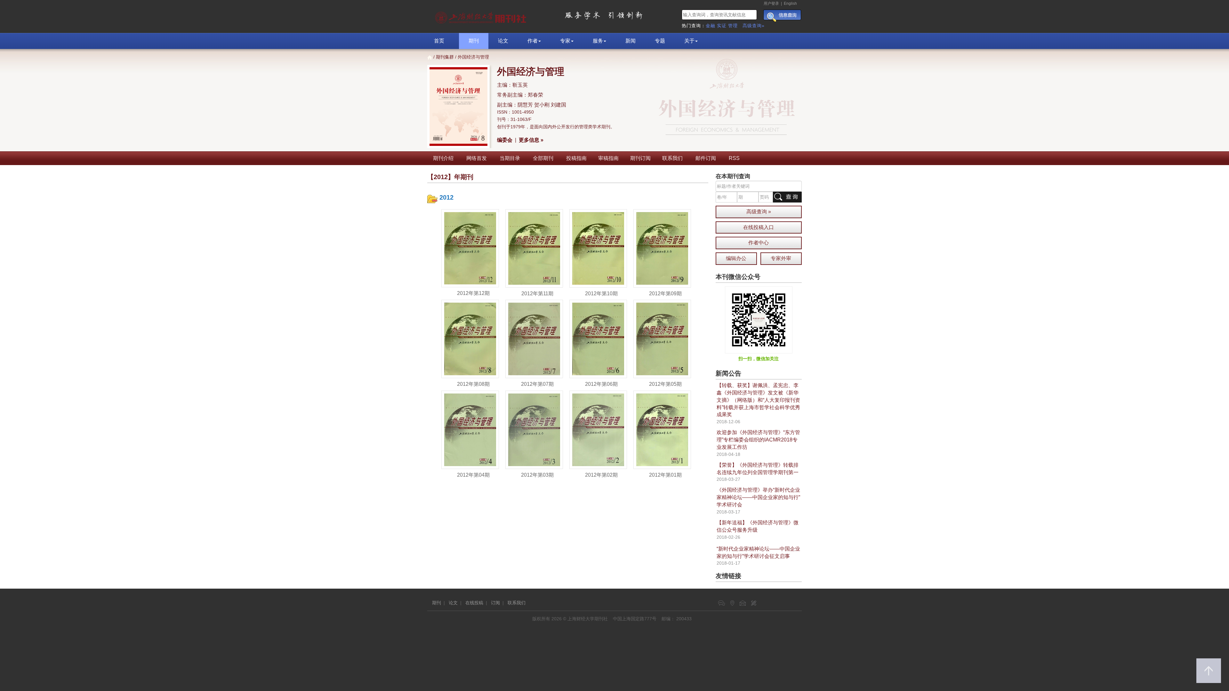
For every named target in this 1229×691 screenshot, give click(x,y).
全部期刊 (543, 158)
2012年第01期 (665, 475)
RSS (734, 158)
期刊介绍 (443, 158)
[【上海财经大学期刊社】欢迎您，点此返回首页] (481, 16)
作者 (532, 41)
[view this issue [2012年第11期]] (534, 247)
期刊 (474, 41)
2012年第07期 (537, 384)
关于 (689, 41)
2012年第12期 (473, 293)
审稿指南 (608, 158)
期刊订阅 (640, 158)
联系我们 (672, 158)
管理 (733, 25)
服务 (598, 41)
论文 (503, 41)
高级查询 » (758, 211)
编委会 (504, 140)
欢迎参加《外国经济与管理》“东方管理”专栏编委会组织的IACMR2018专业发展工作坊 (758, 440)
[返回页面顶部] (1208, 670)
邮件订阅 (705, 158)
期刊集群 (445, 57)
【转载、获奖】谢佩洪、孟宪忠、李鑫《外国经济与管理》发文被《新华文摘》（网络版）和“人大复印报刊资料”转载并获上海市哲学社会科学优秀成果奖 (758, 400)
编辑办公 (736, 258)
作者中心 (758, 242)
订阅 (495, 602)
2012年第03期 (537, 475)
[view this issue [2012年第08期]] (470, 338)
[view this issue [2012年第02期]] (598, 429)
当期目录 (510, 158)
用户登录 (771, 3)
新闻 (630, 41)
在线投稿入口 (758, 227)
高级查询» (754, 25)
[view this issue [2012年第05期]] (662, 338)
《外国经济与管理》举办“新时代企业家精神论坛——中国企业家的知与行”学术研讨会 (758, 497)
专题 (660, 41)
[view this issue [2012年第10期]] (598, 247)
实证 (722, 25)
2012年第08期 (473, 384)
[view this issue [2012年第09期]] (662, 247)
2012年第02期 (601, 475)
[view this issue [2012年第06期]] (598, 338)
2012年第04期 (473, 475)
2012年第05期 (665, 384)
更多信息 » (531, 140)
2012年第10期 (601, 293)
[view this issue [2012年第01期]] (662, 429)
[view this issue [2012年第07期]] (534, 338)
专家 (565, 41)
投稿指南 (576, 158)
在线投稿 (474, 602)
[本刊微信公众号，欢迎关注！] (758, 319)
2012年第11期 (537, 293)
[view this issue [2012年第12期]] (470, 247)
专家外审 (781, 258)
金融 (710, 25)
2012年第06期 (601, 384)
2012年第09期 (665, 293)
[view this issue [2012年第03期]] (534, 429)
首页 (439, 41)
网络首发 (476, 158)
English (790, 3)
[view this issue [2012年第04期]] (470, 429)
